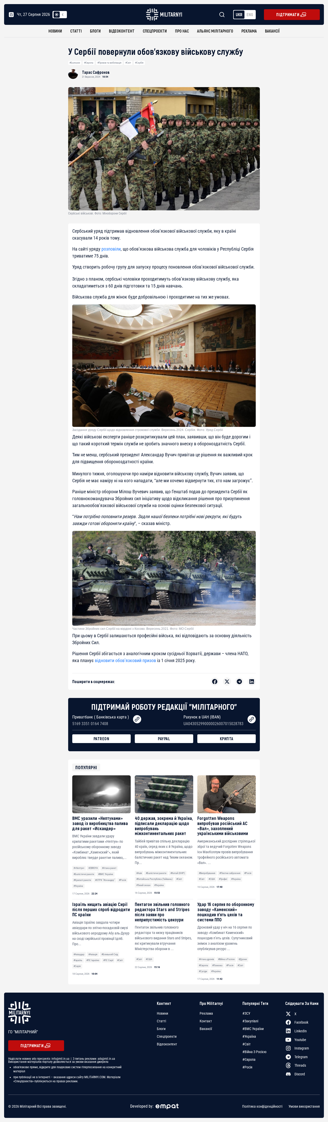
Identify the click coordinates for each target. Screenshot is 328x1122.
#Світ (128, 62)
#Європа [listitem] (248, 1059)
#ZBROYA (93, 868)
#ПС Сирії (108, 960)
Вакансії (272, 30)
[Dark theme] (63, 15)
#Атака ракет (109, 868)
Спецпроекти (155, 30)
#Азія (139, 873)
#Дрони (243, 959)
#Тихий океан (143, 885)
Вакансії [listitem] (206, 1029)
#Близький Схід (109, 954)
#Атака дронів (206, 959)
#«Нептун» (79, 868)
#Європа (88, 62)
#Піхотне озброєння (229, 873)
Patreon (101, 738)
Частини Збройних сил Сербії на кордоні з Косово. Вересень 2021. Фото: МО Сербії (133, 629)
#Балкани (74, 62)
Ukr (239, 14)
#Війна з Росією (226, 959)
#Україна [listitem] (249, 1036)
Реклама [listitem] (206, 1013)
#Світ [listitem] (246, 1044)
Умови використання (304, 1106)
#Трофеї (223, 879)
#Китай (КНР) (177, 873)
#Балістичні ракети (84, 874)
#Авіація (92, 954)
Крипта (226, 738)
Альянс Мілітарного (215, 30)
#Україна (78, 885)
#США (212, 879)
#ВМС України (105, 874)
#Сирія (77, 966)
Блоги (95, 30)
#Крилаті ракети (82, 880)
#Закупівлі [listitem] (250, 1021)
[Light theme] (57, 15)
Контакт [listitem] (206, 1021)
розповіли (111, 249)
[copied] (137, 719)
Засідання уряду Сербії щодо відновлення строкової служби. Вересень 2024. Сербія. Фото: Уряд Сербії (147, 430)
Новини (55, 30)
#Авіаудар (79, 954)
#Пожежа (217, 965)
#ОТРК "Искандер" (105, 880)
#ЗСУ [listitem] (246, 1013)
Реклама (249, 30)
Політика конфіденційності (262, 1106)
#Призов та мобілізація (109, 62)
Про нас (182, 30)
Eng (250, 14)
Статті (76, 30)
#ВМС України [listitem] (253, 1029)
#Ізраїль (78, 960)
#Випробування (207, 873)
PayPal (164, 738)
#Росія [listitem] (247, 1067)
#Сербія (139, 62)
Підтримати (287, 14)
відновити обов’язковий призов (125, 660)
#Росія (122, 880)
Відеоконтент (122, 30)
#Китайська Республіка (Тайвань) (154, 879)
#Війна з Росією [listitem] (254, 1052)
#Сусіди (203, 971)
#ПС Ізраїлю (92, 960)
